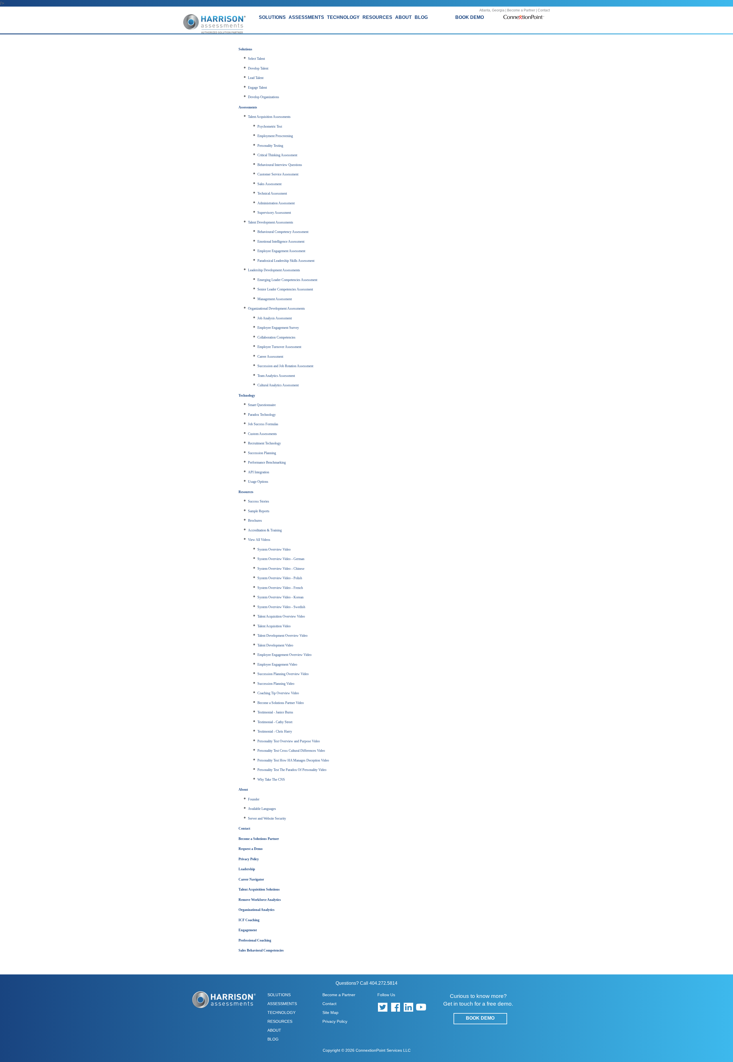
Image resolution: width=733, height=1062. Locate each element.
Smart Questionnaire (262, 405)
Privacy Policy (334, 1021)
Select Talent (256, 59)
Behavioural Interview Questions (279, 165)
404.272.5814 (383, 983)
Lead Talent (255, 78)
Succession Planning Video (275, 684)
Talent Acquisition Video (274, 626)
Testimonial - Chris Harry (274, 731)
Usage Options (258, 482)
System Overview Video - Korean (280, 597)
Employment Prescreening (275, 136)
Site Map (330, 1012)
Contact (544, 10)
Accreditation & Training (265, 530)
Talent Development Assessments (270, 222)
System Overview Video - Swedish (281, 607)
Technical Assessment (272, 193)
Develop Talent (258, 68)
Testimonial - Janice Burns (275, 712)
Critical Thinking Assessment (277, 155)
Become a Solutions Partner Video (280, 703)
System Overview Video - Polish (279, 578)
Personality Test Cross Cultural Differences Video (291, 751)
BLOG (421, 17)
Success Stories (258, 501)
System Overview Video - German (280, 559)
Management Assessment (274, 299)
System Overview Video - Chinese (280, 569)
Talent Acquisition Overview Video (281, 616)
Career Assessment (270, 357)
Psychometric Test (269, 126)
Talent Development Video (275, 645)
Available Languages (262, 809)
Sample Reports (258, 511)
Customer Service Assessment (277, 174)
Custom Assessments (262, 434)
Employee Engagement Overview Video (284, 655)
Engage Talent (257, 88)
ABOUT (274, 1030)
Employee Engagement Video (277, 664)
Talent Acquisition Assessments (269, 117)
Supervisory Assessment (274, 213)
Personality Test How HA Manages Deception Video (293, 760)
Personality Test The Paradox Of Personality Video (291, 770)
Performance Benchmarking (267, 462)
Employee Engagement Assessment (281, 251)
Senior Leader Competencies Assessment (285, 289)
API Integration (258, 472)
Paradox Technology (262, 415)
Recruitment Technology (264, 443)
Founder (253, 799)
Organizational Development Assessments (276, 308)
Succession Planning (262, 453)
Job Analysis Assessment (274, 318)
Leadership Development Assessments (274, 270)
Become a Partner (521, 10)
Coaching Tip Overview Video (278, 693)
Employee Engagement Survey (278, 328)
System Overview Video (274, 549)
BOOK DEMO (469, 17)
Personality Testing (270, 146)
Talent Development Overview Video (282, 636)
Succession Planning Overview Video (283, 674)
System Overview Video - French (280, 588)
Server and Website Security (267, 818)
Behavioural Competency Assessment (282, 232)
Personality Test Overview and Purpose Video (288, 741)
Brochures (255, 521)
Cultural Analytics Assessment (278, 385)
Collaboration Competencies (276, 337)
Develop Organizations (263, 97)
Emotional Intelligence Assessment (280, 242)
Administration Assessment (276, 203)
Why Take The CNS (271, 780)
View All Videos (259, 540)
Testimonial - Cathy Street (274, 722)
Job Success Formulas (263, 424)
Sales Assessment (269, 184)
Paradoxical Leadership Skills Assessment (285, 261)
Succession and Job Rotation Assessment (285, 366)
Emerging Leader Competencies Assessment (287, 280)
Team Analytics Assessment (276, 376)
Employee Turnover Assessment (279, 347)
